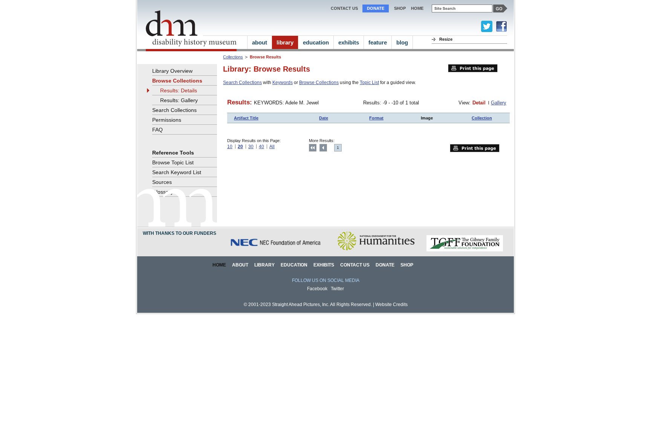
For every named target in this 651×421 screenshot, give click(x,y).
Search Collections (242, 82)
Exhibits (323, 265)
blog (402, 42)
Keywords (282, 82)
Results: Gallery (179, 100)
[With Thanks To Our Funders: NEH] (376, 250)
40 (261, 146)
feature (377, 42)
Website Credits (391, 304)
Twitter (337, 288)
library (285, 42)
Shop (400, 8)
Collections (233, 57)
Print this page (473, 68)
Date (323, 118)
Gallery (498, 103)
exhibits (348, 42)
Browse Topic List (173, 162)
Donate (375, 8)
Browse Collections (319, 82)
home (417, 8)
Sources (162, 182)
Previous (323, 148)
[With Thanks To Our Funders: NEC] (276, 250)
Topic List (369, 82)
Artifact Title (246, 118)
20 (240, 146)
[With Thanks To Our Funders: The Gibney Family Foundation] (464, 250)
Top (312, 148)
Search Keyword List (176, 172)
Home (219, 265)
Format (376, 118)
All (272, 146)
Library (264, 265)
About (240, 265)
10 (229, 146)
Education (294, 265)
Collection (482, 118)
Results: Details (178, 90)
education (316, 42)
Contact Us (344, 8)
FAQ (157, 130)
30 (251, 146)
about (259, 42)
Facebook (317, 288)
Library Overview (172, 71)
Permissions (166, 120)
